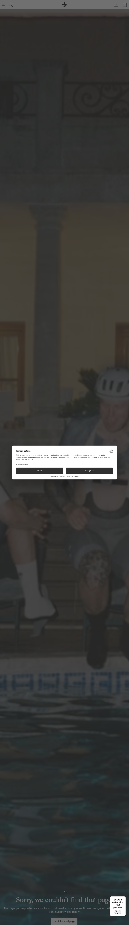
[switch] (118, 912)
